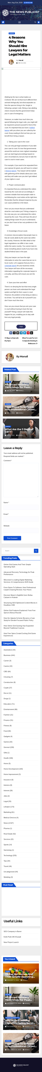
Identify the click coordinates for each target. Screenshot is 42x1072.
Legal (6, 801)
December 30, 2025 (14, 1003)
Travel (6, 866)
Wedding (7, 877)
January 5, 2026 (13, 980)
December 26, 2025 (14, 1049)
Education (7, 704)
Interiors (7, 785)
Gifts (5, 753)
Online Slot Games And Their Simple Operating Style (19, 977)
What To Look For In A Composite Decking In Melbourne (29, 340)
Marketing (7, 812)
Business (7, 655)
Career (6, 661)
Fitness (6, 726)
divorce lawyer (11, 171)
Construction (8, 682)
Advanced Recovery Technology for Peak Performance (17, 387)
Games (6, 742)
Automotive (8, 650)
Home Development (11, 769)
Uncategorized (9, 872)
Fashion (7, 715)
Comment (8, 460)
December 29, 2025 (14, 1026)
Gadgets (7, 736)
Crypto (6, 688)
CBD (5, 671)
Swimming (8, 850)
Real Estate (8, 834)
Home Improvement (11, 774)
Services (7, 839)
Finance (7, 720)
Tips (5, 861)
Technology (8, 855)
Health (6, 758)
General (11, 33)
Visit (21, 327)
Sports (6, 845)
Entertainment (9, 709)
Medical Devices (10, 817)
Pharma (6, 828)
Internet (6, 790)
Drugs (6, 698)
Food (6, 731)
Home (6, 763)
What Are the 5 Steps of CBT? (19, 430)
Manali (21, 60)
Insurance (7, 780)
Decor (6, 693)
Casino (6, 666)
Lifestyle (7, 807)
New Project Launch (11, 942)
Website (6, 526)
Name (6, 502)
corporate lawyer (11, 266)
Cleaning (7, 677)
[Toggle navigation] (19, 22)
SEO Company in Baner (13, 931)
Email (6, 514)
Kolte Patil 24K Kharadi (12, 937)
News (6, 823)
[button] (35, 22)
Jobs (5, 796)
